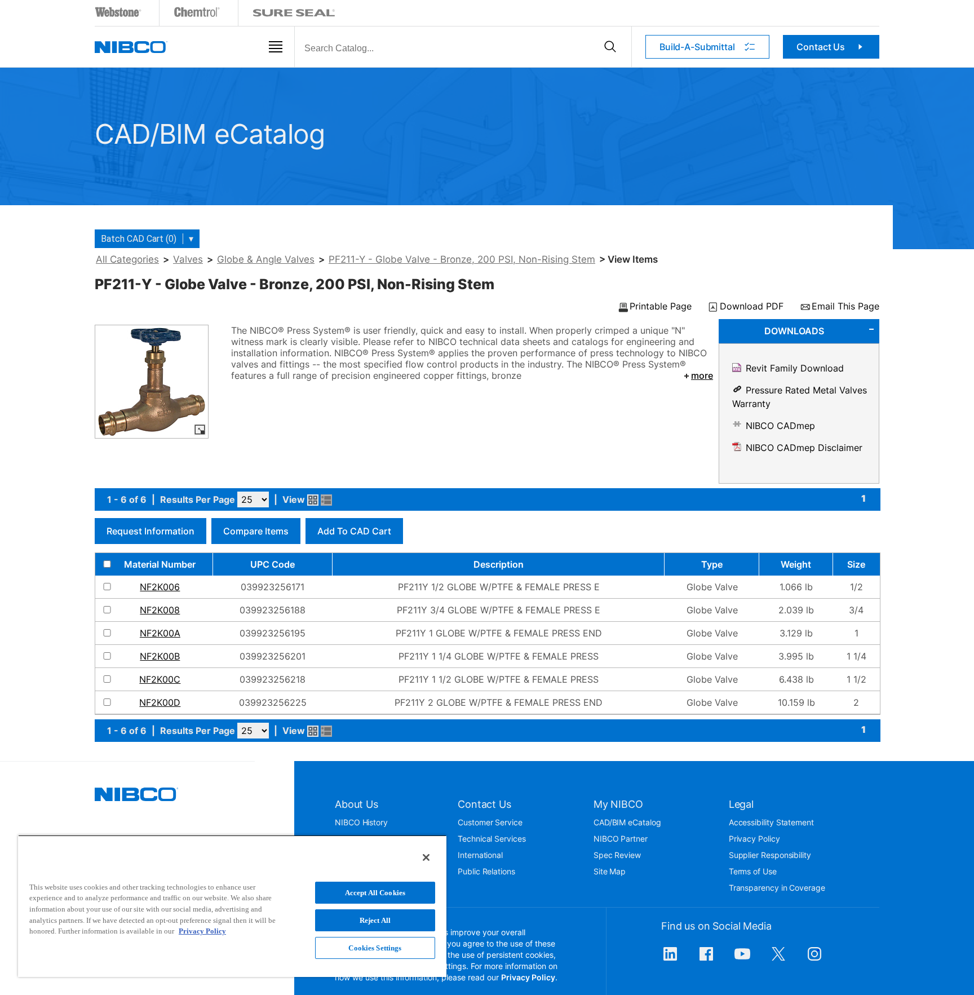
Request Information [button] (150, 531)
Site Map (610, 871)
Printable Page (661, 307)
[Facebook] (706, 959)
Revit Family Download (795, 368)
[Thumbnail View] (312, 500)
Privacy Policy (754, 838)
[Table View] (326, 500)
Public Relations (486, 871)
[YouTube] (742, 959)
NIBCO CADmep (780, 425)
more (702, 375)
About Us (356, 804)
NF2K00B (160, 656)
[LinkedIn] (670, 959)
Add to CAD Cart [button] (354, 531)
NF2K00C (159, 679)
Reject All (375, 920)
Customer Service (490, 822)
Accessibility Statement (771, 822)
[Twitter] (778, 959)
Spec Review (617, 855)
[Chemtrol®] (198, 14)
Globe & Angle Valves (266, 259)
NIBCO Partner (621, 838)
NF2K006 (160, 586)
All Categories (127, 259)
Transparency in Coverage (777, 887)
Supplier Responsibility (770, 855)
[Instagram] (814, 959)
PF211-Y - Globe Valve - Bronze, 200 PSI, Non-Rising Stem (462, 259)
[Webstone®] (119, 14)
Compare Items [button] (256, 531)
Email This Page (845, 307)
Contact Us (820, 46)
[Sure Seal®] (294, 14)
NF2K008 (160, 610)
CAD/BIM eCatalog (627, 822)
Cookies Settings (374, 948)
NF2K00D (159, 702)
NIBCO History (361, 822)
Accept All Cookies (375, 892)
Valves (188, 259)
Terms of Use (753, 871)
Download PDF (751, 307)
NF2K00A (160, 633)
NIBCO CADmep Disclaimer (804, 447)
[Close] (426, 857)
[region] (232, 906)
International (480, 855)
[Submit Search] (610, 46)
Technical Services (492, 838)
